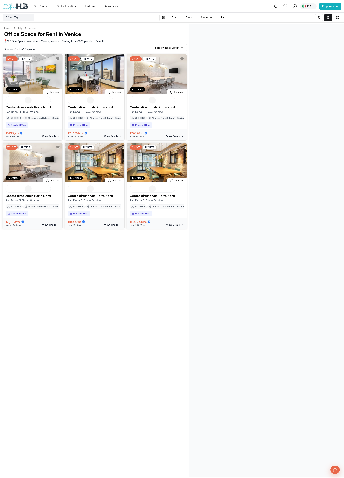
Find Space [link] (41, 6)
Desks (189, 17)
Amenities (207, 17)
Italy (20, 28)
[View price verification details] (21, 133)
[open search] (276, 6)
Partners (90, 6)
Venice (33, 28)
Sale (223, 17)
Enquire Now (330, 6)
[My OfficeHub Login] (295, 6)
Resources (111, 6)
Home (7, 28)
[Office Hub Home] (15, 6)
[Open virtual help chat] (335, 470)
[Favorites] (285, 6)
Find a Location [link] (66, 6)
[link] (33, 28)
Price (175, 17)
